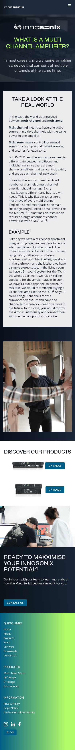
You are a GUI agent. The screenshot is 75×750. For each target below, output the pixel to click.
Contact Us (10, 655)
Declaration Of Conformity (19, 712)
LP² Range (55, 465)
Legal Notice (11, 708)
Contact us (15, 602)
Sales (7, 642)
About (7, 633)
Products (9, 638)
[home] (14, 5)
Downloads (10, 651)
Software (9, 646)
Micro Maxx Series (14, 673)
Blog (10, 732)
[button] (69, 5)
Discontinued (11, 686)
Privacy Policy (12, 703)
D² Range (55, 489)
